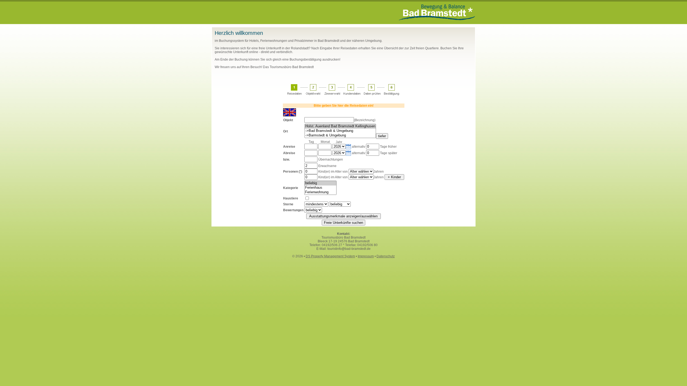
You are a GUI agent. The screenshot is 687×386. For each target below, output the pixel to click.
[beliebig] (320, 183)
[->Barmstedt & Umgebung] (340, 135)
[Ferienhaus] (320, 187)
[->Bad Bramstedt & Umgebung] (340, 131)
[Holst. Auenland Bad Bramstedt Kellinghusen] (340, 126)
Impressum (366, 256)
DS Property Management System (330, 256)
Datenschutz (386, 256)
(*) (300, 171)
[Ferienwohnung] (320, 192)
